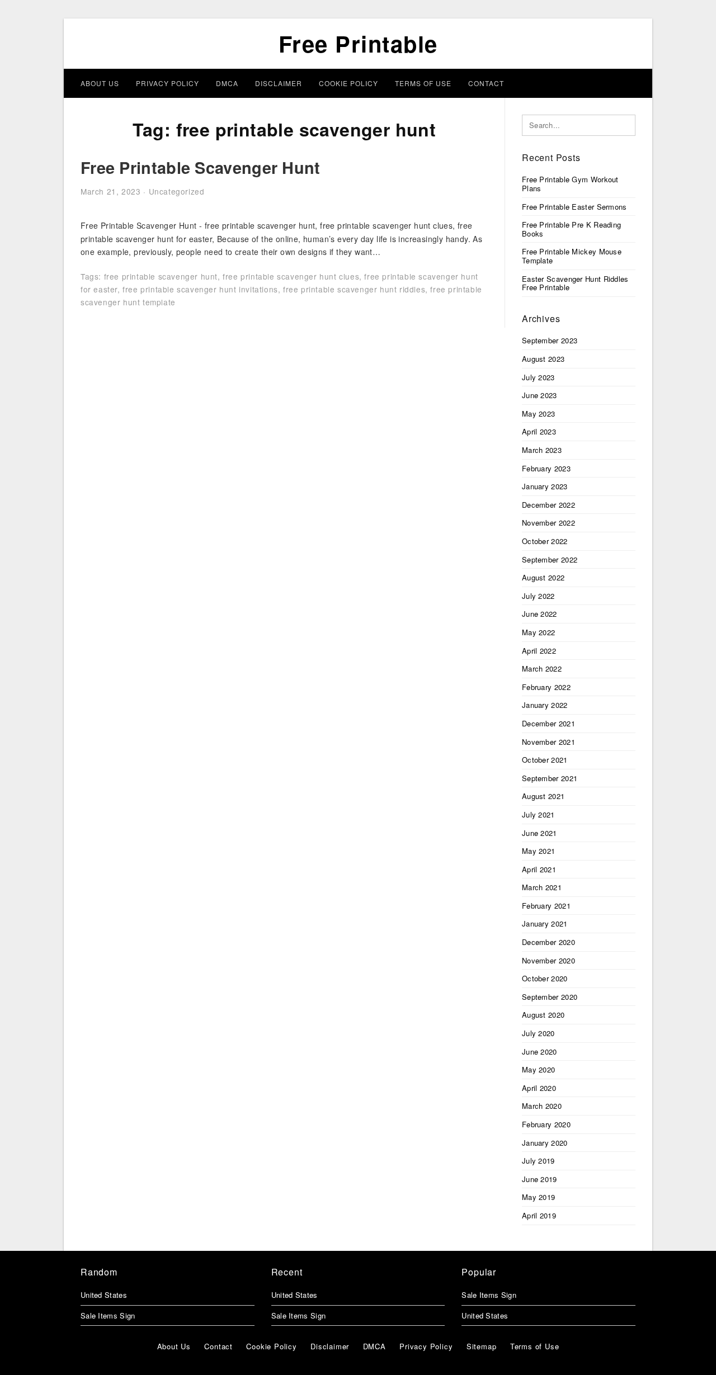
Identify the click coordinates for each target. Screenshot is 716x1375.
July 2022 (538, 595)
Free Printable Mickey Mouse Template (571, 256)
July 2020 (538, 1033)
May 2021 (538, 850)
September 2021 (549, 778)
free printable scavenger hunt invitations (200, 289)
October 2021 (545, 759)
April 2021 (539, 869)
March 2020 (542, 1105)
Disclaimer (278, 83)
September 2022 (549, 559)
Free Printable (358, 43)
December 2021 (548, 723)
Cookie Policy (348, 83)
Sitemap (482, 1346)
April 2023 (539, 431)
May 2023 (538, 413)
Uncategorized (177, 191)
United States (104, 1294)
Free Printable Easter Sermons (574, 206)
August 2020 (543, 1014)
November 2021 (548, 741)
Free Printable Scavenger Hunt (201, 167)
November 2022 (548, 522)
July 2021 (538, 814)
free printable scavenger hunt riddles (354, 289)
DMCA (227, 83)
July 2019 (538, 1160)
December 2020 (548, 942)
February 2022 (546, 687)
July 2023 (538, 377)
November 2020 (548, 960)
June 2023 (539, 395)
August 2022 (543, 577)
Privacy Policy (167, 83)
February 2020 (546, 1124)
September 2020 (549, 996)
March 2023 (542, 450)
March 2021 (542, 887)
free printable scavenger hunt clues (291, 276)
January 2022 (545, 705)
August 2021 (543, 796)
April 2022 (539, 650)
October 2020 (545, 978)
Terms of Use (423, 83)
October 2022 (545, 541)
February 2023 (546, 468)
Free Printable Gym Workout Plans (570, 183)
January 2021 (545, 923)
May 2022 (538, 632)
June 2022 (539, 613)
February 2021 (546, 905)
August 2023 (543, 358)
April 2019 (539, 1215)
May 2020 (538, 1069)
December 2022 (548, 504)
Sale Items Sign (108, 1315)
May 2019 (538, 1197)
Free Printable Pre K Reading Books (571, 229)
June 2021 (539, 833)
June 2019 (539, 1179)
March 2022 (542, 668)
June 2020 (539, 1051)
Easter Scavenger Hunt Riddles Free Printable (575, 283)
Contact (486, 83)
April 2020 (539, 1088)
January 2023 (545, 486)
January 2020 (545, 1142)
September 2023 (549, 340)
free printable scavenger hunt (161, 276)
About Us (100, 83)
